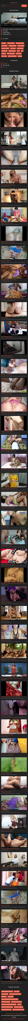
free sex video (5, 48)
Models (20, 1013)
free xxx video (10, 53)
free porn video (20, 43)
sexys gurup (5, 994)
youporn (4, 43)
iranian (19, 56)
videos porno (12, 51)
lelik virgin (10, 996)
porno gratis (21, 45)
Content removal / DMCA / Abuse (16, 1019)
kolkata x (4, 996)
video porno (20, 48)
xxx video (13, 48)
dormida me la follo (16, 1001)
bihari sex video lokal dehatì (9, 1004)
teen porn (4, 56)
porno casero (11, 43)
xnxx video (4, 45)
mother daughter (18, 1007)
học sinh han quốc (6, 1009)
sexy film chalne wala (18, 1009)
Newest (7, 1013)
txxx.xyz (5, 1019)
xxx (22, 51)
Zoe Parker (5, 38)
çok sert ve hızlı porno (15, 994)
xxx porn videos (12, 56)
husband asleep (6, 1001)
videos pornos (12, 45)
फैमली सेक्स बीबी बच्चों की (7, 991)
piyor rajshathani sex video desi (10, 999)
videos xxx (4, 51)
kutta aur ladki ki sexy (7, 1007)
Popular (12, 1013)
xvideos (4, 53)
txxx (14, 3)
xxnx (18, 51)
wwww (19, 1004)
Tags (16, 1013)
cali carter (16, 991)
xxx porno (18, 53)
